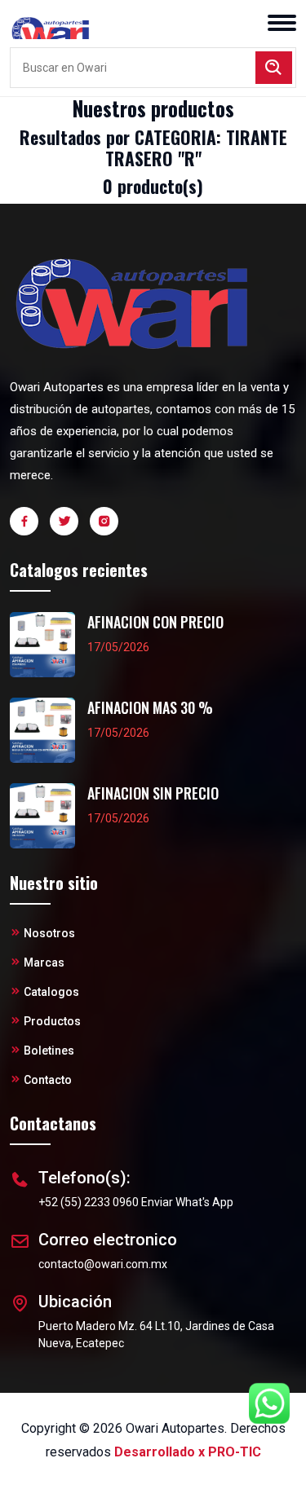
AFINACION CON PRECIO (155, 622)
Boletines (49, 1050)
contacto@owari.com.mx (102, 1264)
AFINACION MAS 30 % (150, 708)
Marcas (44, 962)
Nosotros (49, 933)
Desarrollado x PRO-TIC (187, 1452)
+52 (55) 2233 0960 (88, 1202)
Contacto (48, 1079)
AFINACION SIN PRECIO (153, 793)
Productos (52, 1021)
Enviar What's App (187, 1202)
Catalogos (51, 991)
